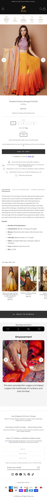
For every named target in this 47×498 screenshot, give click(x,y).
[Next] (43, 60)
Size (23, 120)
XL (33, 123)
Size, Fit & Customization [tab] (20, 189)
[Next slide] (41, 360)
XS (13, 123)
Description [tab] (6, 189)
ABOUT (22, 449)
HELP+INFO (23, 453)
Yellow (23, 134)
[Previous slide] (6, 360)
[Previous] (4, 60)
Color (23, 131)
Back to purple (25, 314)
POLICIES (22, 458)
